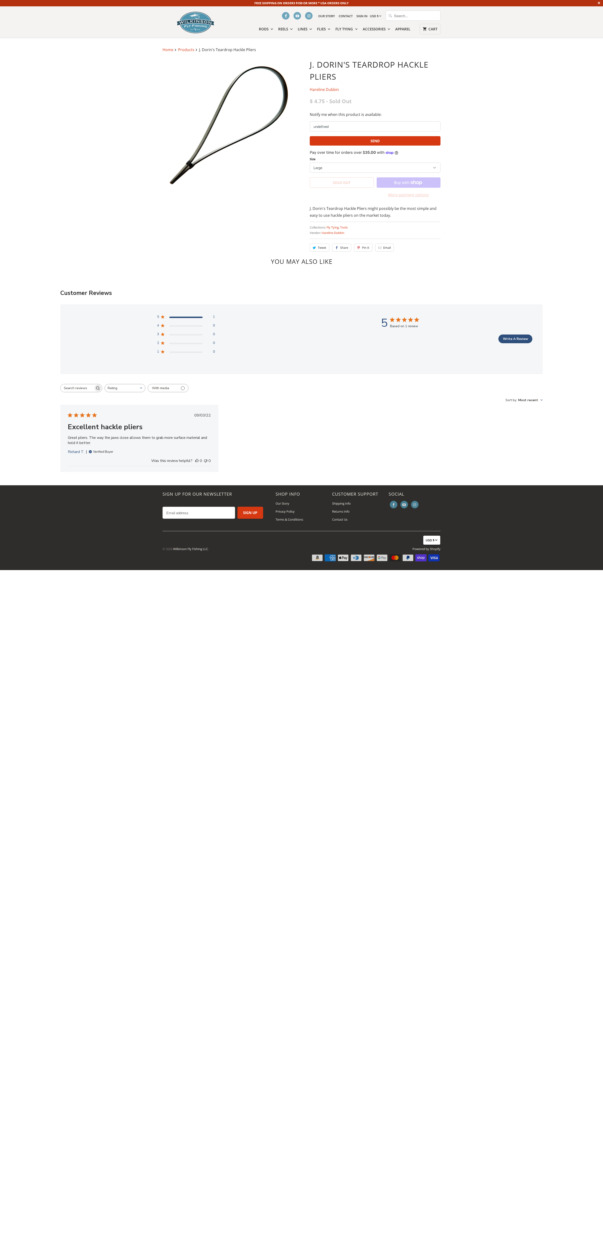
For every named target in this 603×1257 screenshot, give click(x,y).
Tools (344, 227)
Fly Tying (344, 29)
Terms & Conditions (289, 519)
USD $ (374, 16)
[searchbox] (77, 388)
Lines (303, 29)
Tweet (322, 247)
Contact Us (339, 519)
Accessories (375, 29)
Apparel (402, 29)
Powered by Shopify (426, 549)
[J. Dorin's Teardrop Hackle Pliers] (228, 124)
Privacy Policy (285, 511)
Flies (322, 29)
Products (186, 49)
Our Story (326, 16)
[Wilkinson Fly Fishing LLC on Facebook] (285, 16)
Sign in (361, 16)
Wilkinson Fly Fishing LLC (190, 549)
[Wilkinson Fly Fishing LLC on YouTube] (297, 16)
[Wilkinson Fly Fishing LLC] (195, 21)
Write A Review (515, 339)
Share (344, 247)
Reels (283, 29)
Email (387, 247)
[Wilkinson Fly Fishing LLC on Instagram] (309, 16)
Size (313, 159)
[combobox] (125, 388)
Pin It (365, 247)
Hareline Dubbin (324, 89)
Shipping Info (341, 503)
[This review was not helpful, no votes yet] (205, 460)
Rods (264, 29)
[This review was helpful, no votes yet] (197, 460)
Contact (346, 16)
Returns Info (341, 511)
